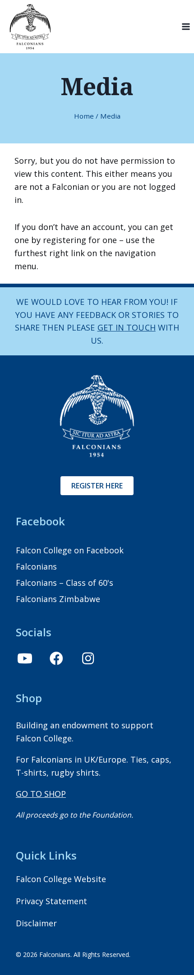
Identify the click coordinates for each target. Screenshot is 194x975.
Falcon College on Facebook (70, 550)
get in (111, 327)
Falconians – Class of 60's (64, 582)
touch (140, 327)
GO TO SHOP (41, 793)
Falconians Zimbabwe (58, 598)
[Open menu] (185, 27)
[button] (24, 658)
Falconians (36, 566)
